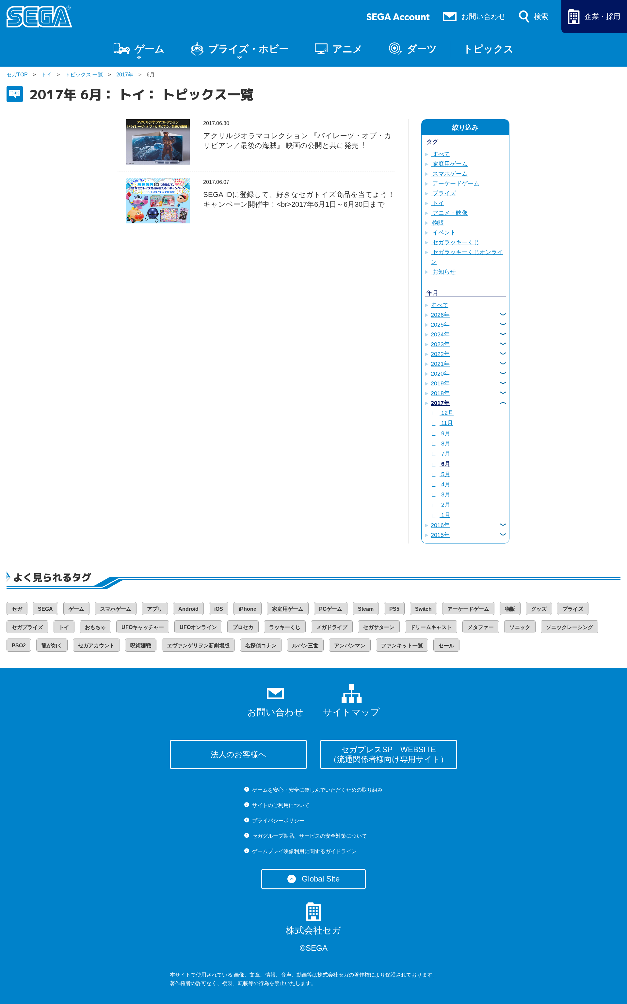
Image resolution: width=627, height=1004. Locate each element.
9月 (445, 433)
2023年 (440, 344)
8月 (445, 443)
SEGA (45, 609)
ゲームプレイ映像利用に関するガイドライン (304, 851)
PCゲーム (330, 609)
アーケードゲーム (455, 183)
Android (188, 609)
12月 (447, 413)
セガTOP (17, 74)
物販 (437, 222)
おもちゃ (95, 627)
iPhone (247, 609)
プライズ (443, 193)
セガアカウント (96, 645)
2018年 (440, 393)
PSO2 (19, 645)
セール (446, 645)
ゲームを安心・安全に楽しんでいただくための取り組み (317, 790)
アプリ (155, 609)
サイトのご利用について (281, 805)
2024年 (440, 334)
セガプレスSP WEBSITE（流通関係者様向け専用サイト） (388, 754)
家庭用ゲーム (449, 164)
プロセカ (243, 627)
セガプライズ (27, 627)
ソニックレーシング (569, 627)
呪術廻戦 (140, 645)
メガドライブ (331, 627)
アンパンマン (349, 645)
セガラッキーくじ (455, 242)
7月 (445, 453)
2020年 (440, 373)
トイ (46, 74)
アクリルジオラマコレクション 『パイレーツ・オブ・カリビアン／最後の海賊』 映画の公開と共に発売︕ (297, 141)
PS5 (394, 609)
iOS (218, 609)
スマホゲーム (449, 173)
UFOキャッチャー (142, 627)
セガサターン (378, 627)
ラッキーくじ (284, 627)
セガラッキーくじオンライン (467, 257)
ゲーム (150, 48)
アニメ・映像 (449, 213)
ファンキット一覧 (402, 645)
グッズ (539, 609)
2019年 (440, 383)
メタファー (481, 627)
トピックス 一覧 (84, 74)
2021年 (440, 364)
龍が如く (51, 645)
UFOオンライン (198, 627)
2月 (445, 504)
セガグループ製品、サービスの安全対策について (309, 836)
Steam (366, 609)
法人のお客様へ (238, 754)
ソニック (519, 627)
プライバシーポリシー (278, 820)
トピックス (488, 48)
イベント (443, 232)
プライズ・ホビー (248, 48)
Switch (423, 609)
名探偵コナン (261, 645)
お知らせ (443, 271)
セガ (17, 609)
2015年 (440, 535)
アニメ (347, 48)
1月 (445, 515)
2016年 (440, 525)
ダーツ (422, 48)
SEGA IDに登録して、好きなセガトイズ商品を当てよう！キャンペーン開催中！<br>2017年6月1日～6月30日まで (299, 199)
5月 (445, 474)
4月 (445, 484)
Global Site (321, 878)
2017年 (124, 74)
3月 (445, 494)
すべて (440, 154)
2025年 (440, 324)
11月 (446, 423)
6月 (445, 464)
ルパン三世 (305, 645)
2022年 (440, 354)
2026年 (440, 315)
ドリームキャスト (431, 627)
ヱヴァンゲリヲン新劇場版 (198, 645)
